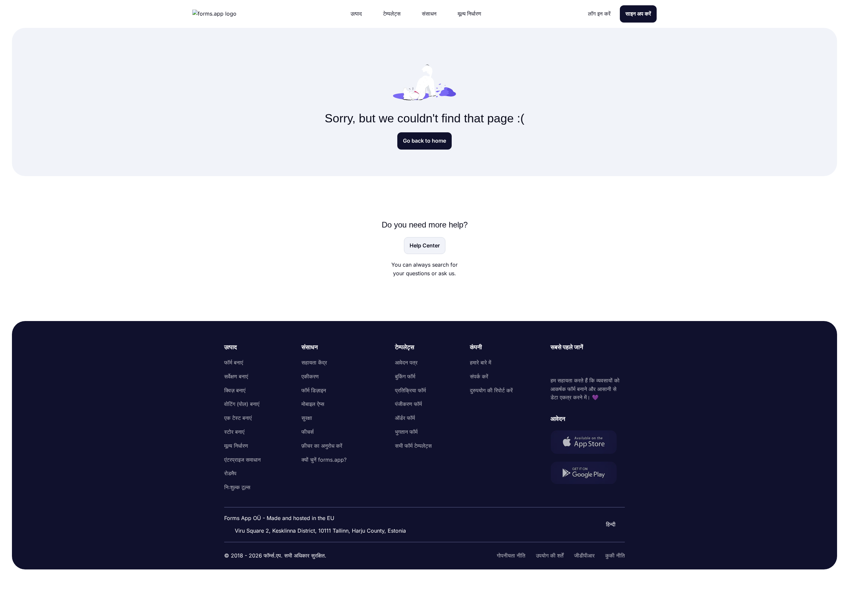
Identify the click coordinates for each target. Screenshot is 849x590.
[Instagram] (570, 364)
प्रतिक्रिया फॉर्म (410, 390)
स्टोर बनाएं (234, 431)
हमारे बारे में (480, 362)
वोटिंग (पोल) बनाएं (241, 404)
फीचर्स (307, 431)
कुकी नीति (615, 555)
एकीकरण (310, 376)
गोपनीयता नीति (511, 555)
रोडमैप (230, 473)
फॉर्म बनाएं (233, 362)
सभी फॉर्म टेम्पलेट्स (413, 445)
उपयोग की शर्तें (549, 555)
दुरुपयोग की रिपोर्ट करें (491, 390)
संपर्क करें (479, 376)
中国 (602, 506)
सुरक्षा (306, 418)
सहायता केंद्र (314, 362)
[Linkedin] (556, 364)
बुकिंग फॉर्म (405, 376)
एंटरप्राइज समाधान (242, 459)
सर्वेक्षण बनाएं (236, 376)
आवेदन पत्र (406, 362)
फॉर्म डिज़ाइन (313, 390)
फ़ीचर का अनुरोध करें (321, 445)
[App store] (588, 443)
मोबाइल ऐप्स (312, 404)
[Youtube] (599, 364)
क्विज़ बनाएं (234, 390)
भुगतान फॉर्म (406, 431)
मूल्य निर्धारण (236, 445)
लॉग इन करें (599, 13)
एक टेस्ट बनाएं (238, 418)
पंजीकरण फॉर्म (408, 404)
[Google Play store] (588, 474)
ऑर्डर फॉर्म (405, 418)
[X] (585, 364)
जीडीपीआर (584, 555)
